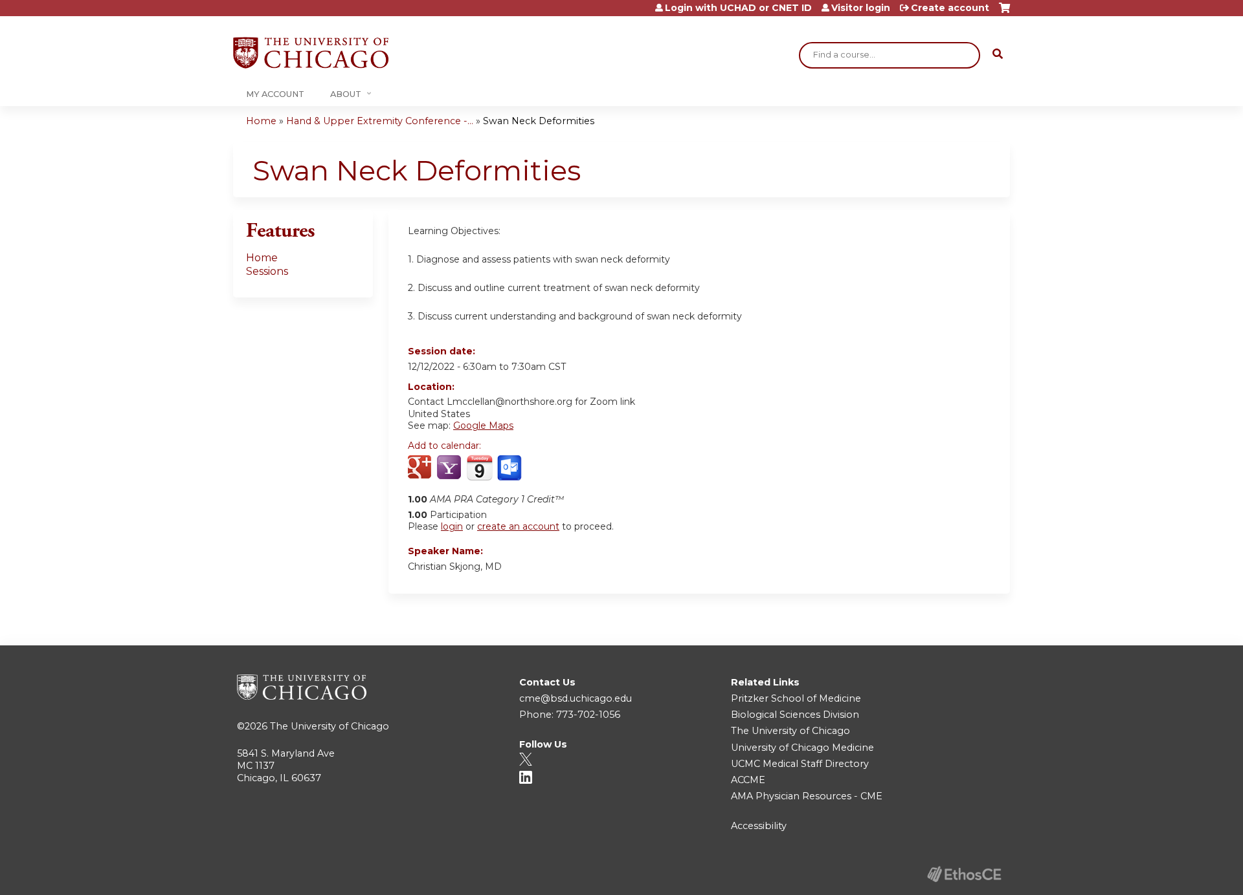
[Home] (310, 52)
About (345, 94)
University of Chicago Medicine (802, 747)
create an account (518, 526)
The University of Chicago (329, 726)
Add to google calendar (421, 468)
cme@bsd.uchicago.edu (575, 698)
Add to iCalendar (479, 467)
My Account (275, 94)
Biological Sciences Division (795, 714)
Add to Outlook (510, 468)
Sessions (267, 271)
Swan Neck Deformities (538, 121)
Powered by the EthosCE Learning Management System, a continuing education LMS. (964, 874)
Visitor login (860, 7)
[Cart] (1004, 12)
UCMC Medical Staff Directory (800, 764)
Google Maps (483, 425)
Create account (950, 7)
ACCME (748, 780)
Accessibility (759, 826)
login (452, 526)
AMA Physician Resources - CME (806, 796)
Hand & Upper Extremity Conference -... (379, 121)
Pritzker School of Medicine (796, 698)
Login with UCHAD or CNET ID (738, 7)
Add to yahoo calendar (450, 468)
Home (261, 121)
